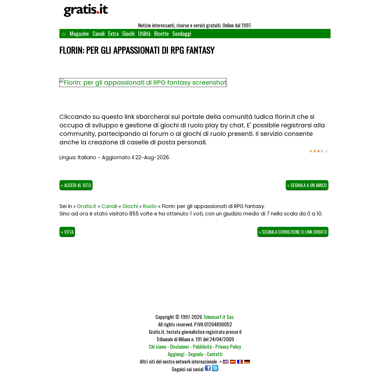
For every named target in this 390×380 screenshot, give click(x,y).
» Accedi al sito (76, 185)
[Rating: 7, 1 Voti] (318, 153)
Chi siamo (157, 346)
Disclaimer (179, 346)
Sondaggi (181, 33)
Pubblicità (202, 346)
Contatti (214, 353)
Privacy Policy (228, 346)
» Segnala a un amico (307, 185)
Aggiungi (176, 353)
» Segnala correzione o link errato (293, 231)
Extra (113, 33)
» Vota (67, 231)
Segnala (195, 353)
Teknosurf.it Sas (218, 316)
